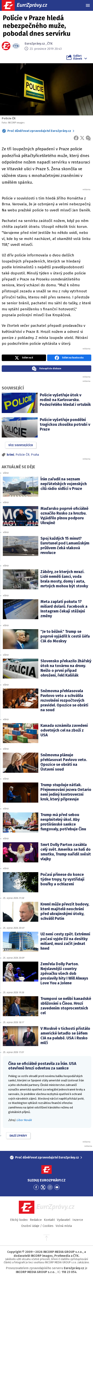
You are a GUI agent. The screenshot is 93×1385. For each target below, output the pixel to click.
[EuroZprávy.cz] (28, 5)
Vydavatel (63, 1220)
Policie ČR (22, 455)
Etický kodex (19, 1220)
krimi (10, 455)
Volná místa (64, 1226)
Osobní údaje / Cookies (37, 1226)
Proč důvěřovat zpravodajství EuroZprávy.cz (39, 131)
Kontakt (49, 1220)
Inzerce (77, 1220)
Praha (35, 455)
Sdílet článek (77, 57)
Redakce (36, 1220)
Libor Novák (24, 1120)
